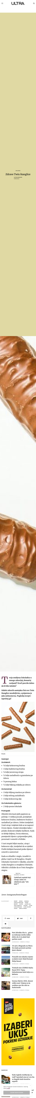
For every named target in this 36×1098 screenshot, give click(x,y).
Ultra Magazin (18, 177)
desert (15, 901)
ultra (30, 905)
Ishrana (16, 875)
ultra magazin (18, 907)
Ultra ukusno (27, 907)
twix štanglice (18, 905)
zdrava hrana (23, 908)
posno (26, 902)
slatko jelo (28, 904)
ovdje (8, 1088)
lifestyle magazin (18, 902)
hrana (21, 901)
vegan (15, 908)
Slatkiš (21, 904)
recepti (16, 904)
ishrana (26, 901)
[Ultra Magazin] (18, 3)
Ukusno (18, 170)
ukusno (25, 905)
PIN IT (19, 727)
